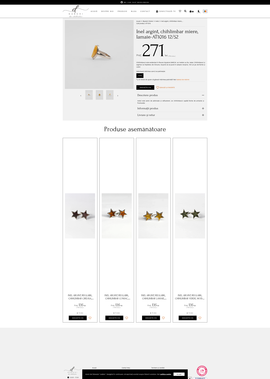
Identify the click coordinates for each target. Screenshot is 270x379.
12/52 (140, 76)
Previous (81, 94)
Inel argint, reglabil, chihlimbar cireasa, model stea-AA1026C (80, 298)
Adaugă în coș (145, 87)
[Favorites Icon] (180, 11)
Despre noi (107, 11)
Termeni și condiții (158, 368)
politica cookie (165, 374)
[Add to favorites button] (90, 318)
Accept (179, 374)
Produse (122, 11)
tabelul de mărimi (183, 80)
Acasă (94, 11)
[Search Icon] (185, 10)
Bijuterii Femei (148, 21)
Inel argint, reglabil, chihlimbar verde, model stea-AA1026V (190, 298)
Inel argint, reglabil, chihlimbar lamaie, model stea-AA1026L (153, 298)
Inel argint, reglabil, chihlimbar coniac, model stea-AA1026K (117, 298)
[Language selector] (205, 11)
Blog (134, 11)
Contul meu (126, 368)
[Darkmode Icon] (199, 11)
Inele (157, 21)
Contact (145, 11)
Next (118, 94)
